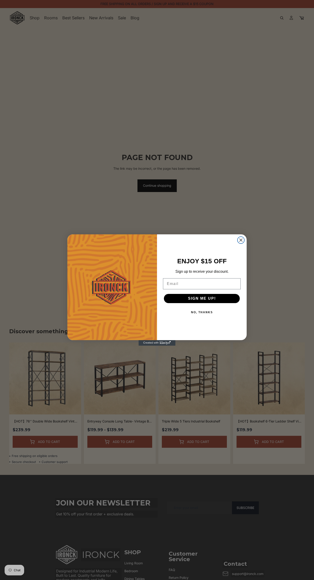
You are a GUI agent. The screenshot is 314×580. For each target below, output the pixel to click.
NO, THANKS (202, 312)
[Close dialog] (240, 240)
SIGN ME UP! (202, 298)
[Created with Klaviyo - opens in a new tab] (157, 343)
